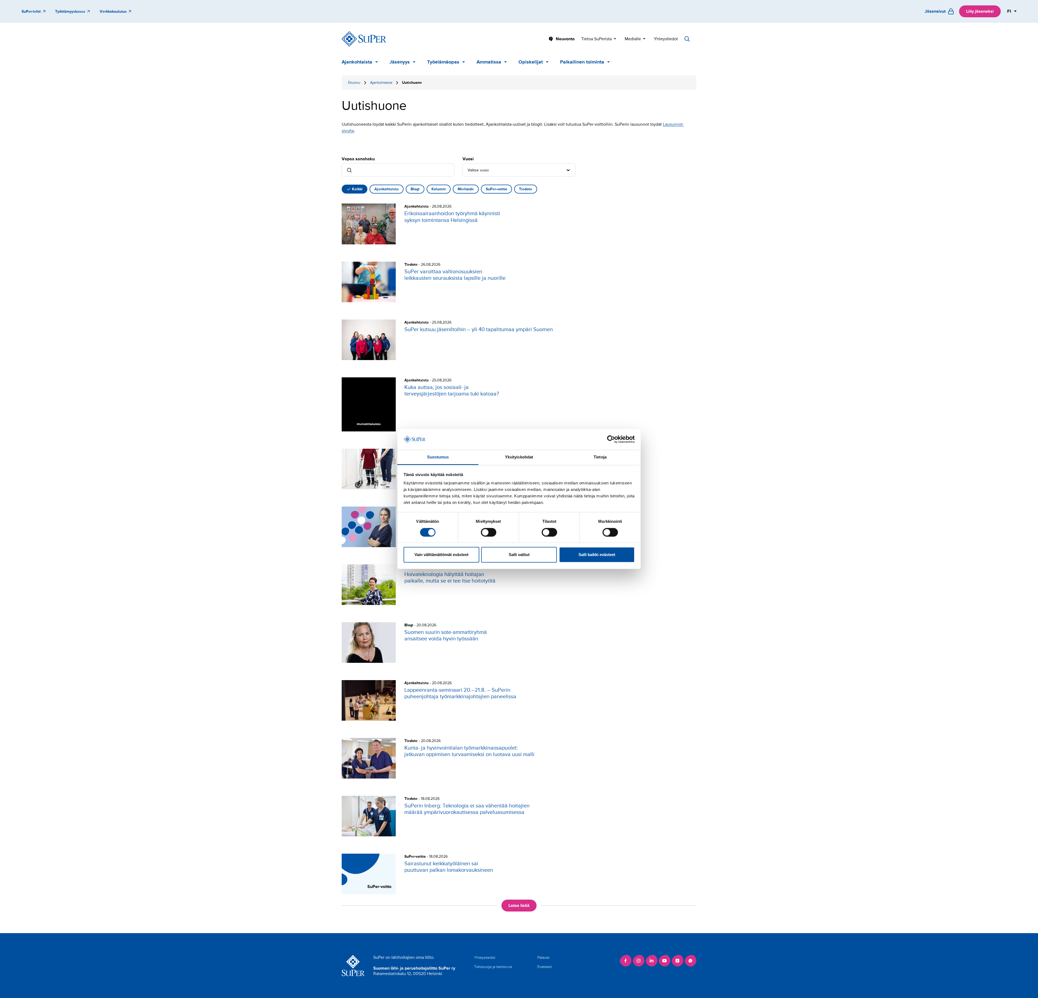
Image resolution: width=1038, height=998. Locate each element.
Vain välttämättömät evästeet (441, 554)
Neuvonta (565, 39)
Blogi (415, 189)
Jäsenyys (400, 62)
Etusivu (354, 82)
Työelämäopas (443, 62)
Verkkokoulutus (113, 11)
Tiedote (525, 189)
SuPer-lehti (31, 11)
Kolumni (438, 189)
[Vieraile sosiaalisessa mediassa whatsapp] (690, 960)
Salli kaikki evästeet (596, 554)
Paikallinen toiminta (582, 62)
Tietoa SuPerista (596, 39)
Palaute (543, 957)
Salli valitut (519, 554)
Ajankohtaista (357, 62)
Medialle (633, 39)
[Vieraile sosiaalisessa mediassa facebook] (625, 960)
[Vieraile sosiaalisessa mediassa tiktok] (677, 960)
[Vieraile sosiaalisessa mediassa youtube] (664, 960)
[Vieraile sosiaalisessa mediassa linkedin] (651, 960)
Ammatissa (489, 62)
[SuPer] (364, 38)
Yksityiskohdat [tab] (519, 457)
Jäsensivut (935, 11)
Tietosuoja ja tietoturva (493, 966)
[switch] (488, 532)
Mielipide (466, 189)
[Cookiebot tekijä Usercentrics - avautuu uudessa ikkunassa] (611, 439)
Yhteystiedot (666, 39)
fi (1009, 11)
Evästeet (544, 966)
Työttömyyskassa (70, 11)
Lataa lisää (519, 905)
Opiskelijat (530, 62)
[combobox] (468, 170)
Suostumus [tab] (438, 457)
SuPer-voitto (496, 189)
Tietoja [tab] (600, 457)
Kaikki (357, 189)
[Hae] (687, 38)
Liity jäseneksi (980, 11)
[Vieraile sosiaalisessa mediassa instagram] (638, 960)
